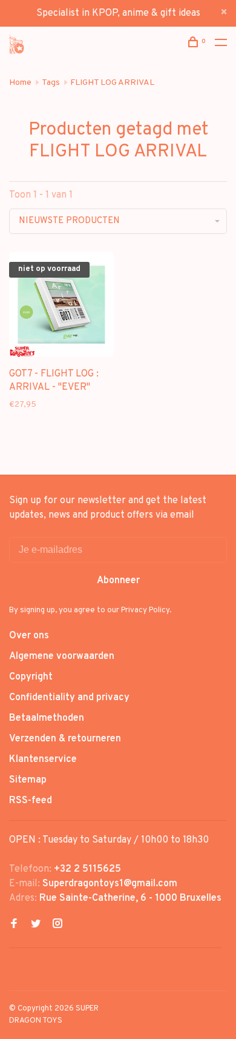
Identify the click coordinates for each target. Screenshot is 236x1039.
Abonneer (118, 581)
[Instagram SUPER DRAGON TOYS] (57, 925)
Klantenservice (43, 759)
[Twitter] (36, 925)
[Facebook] (14, 925)
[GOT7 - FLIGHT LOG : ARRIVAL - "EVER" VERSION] (61, 307)
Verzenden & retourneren (65, 739)
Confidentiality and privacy (69, 698)
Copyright (31, 677)
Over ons (29, 636)
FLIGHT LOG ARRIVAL (112, 83)
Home (20, 83)
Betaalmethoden (46, 718)
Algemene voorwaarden (61, 656)
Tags (51, 83)
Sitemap (28, 780)
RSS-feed (30, 801)
